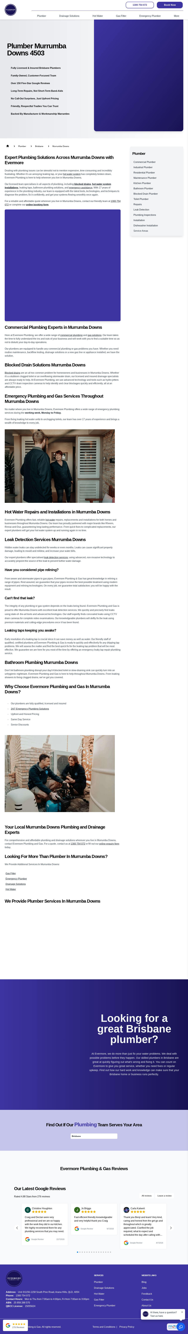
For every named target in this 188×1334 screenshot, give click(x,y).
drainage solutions (16, 884)
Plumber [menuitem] (41, 16)
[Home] (10, 10)
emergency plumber (16, 878)
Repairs (138, 204)
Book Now (170, 5)
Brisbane (76, 1136)
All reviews (147, 1196)
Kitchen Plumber (142, 183)
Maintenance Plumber (145, 178)
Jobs (144, 1288)
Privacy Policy (126, 1327)
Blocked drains (12, 373)
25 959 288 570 (22, 1302)
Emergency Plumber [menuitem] (150, 16)
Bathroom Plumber (143, 188)
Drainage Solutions (104, 1288)
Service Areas (141, 231)
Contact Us (147, 1299)
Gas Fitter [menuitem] (121, 16)
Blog (144, 1282)
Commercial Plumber (145, 162)
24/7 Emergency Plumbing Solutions (30, 709)
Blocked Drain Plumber (146, 194)
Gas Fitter (99, 1299)
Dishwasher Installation (146, 225)
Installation (139, 220)
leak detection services (56, 557)
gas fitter (11, 873)
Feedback (147, 1294)
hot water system (71, 174)
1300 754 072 (140, 5)
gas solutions (94, 335)
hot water (50, 520)
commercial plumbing (71, 335)
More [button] (176, 16)
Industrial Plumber (143, 167)
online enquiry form (109, 843)
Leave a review (164, 1196)
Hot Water (99, 1294)
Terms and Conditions (104, 1327)
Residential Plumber (144, 172)
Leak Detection (141, 209)
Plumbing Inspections (145, 215)
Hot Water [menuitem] (98, 16)
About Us (146, 1305)
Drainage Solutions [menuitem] (69, 16)
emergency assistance (80, 187)
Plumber (98, 1282)
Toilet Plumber (141, 199)
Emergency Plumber (104, 1305)
